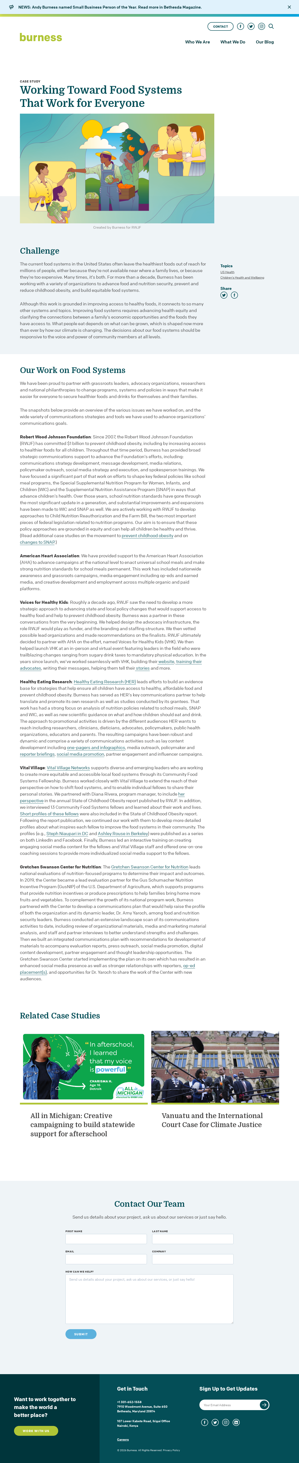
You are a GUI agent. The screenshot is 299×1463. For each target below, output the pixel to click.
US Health (227, 272)
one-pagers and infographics (96, 747)
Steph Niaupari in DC (67, 833)
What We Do (232, 42)
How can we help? (79, 1271)
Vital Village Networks (68, 767)
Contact (220, 26)
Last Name (160, 1231)
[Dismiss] (289, 7)
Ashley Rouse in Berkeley (123, 833)
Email (69, 1251)
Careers (123, 1439)
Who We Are (197, 42)
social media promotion (80, 754)
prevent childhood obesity (147, 535)
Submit (81, 1334)
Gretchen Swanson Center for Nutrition (149, 867)
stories (142, 668)
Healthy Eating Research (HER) (105, 681)
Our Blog (265, 42)
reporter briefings (37, 754)
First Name (73, 1231)
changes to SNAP (37, 542)
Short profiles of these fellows (49, 813)
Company (159, 1251)
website (166, 661)
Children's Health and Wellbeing (242, 277)
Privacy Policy (171, 1450)
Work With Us (36, 1431)
